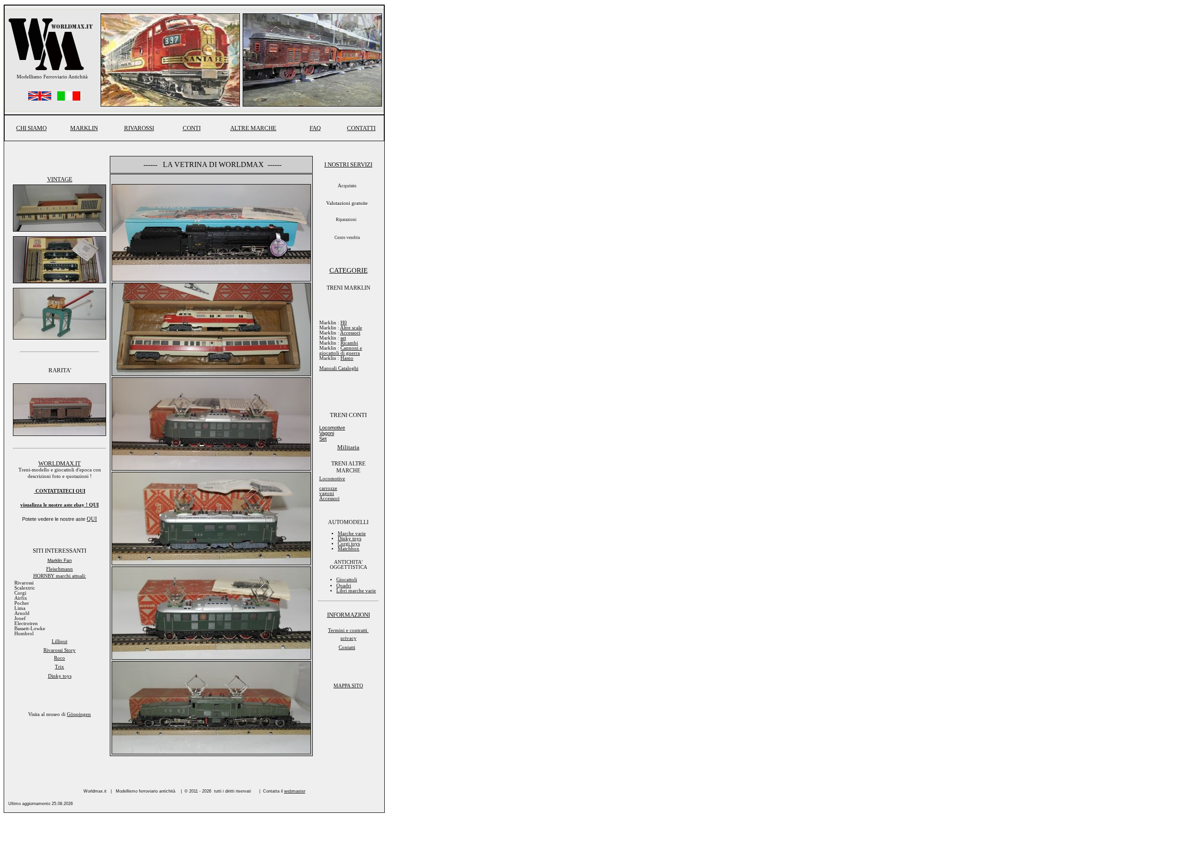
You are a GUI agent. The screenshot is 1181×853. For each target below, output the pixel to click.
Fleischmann (59, 569)
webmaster (294, 791)
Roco (59, 658)
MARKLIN (84, 128)
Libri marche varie (356, 590)
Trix (59, 666)
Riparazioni (346, 219)
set (343, 337)
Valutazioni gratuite (347, 203)
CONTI (192, 128)
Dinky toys (60, 676)
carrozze (328, 488)
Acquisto (347, 185)
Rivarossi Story (59, 650)
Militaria (348, 447)
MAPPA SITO (348, 685)
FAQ (315, 128)
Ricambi (349, 343)
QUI (94, 504)
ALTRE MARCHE (253, 128)
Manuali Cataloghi (338, 368)
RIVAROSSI (139, 128)
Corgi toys (349, 543)
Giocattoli (346, 579)
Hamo (346, 358)
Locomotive (332, 427)
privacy (348, 638)
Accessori (350, 332)
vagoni (326, 493)
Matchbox (348, 548)
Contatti (347, 647)
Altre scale (351, 327)
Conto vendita (347, 237)
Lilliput (59, 641)
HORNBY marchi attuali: (59, 576)
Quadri (343, 585)
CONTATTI (361, 128)
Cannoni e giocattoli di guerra (340, 351)
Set (323, 438)
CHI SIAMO (31, 128)
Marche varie (352, 533)
